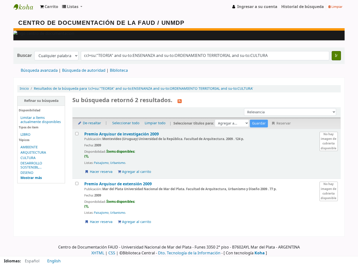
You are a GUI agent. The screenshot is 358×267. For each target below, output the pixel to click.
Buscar (24, 55)
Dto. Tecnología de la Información (189, 253)
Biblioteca (119, 70)
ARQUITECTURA (33, 152)
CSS (111, 253)
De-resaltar (91, 123)
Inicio (24, 88)
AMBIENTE (29, 147)
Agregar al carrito (136, 171)
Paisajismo (101, 163)
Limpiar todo (155, 123)
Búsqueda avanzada (39, 70)
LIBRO (25, 134)
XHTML (97, 253)
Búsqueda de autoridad (83, 70)
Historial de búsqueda (302, 7)
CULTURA (28, 157)
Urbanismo (117, 163)
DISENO (26, 172)
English (54, 261)
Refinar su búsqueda (41, 100)
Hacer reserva (101, 171)
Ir (336, 56)
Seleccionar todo (125, 123)
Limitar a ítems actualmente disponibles (40, 120)
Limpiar (336, 6)
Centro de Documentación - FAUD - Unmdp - (26, 7)
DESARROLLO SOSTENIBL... (31, 165)
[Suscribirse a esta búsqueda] (179, 100)
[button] (49, 7)
